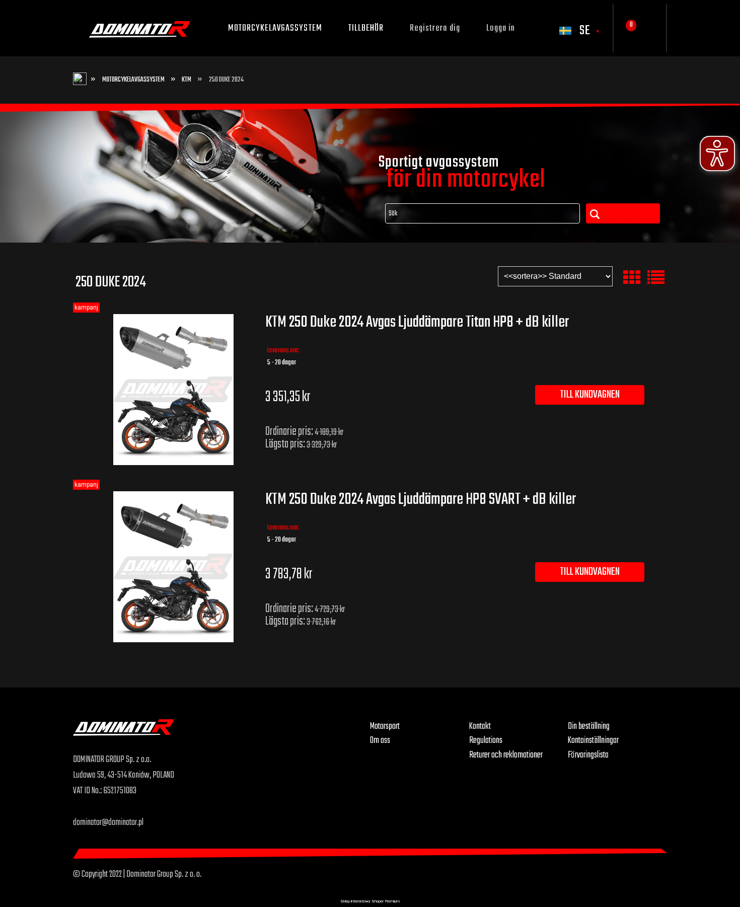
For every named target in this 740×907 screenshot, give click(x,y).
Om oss (380, 740)
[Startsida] (139, 28)
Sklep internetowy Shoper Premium (370, 901)
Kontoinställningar (593, 740)
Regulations (485, 740)
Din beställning (589, 726)
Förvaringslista (588, 755)
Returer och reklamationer (506, 755)
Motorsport (385, 726)
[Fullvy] (655, 278)
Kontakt (480, 726)
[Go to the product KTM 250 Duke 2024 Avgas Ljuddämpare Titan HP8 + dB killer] (173, 389)
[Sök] (623, 213)
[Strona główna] (221, 735)
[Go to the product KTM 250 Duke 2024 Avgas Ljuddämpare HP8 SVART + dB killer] (173, 566)
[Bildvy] (631, 278)
